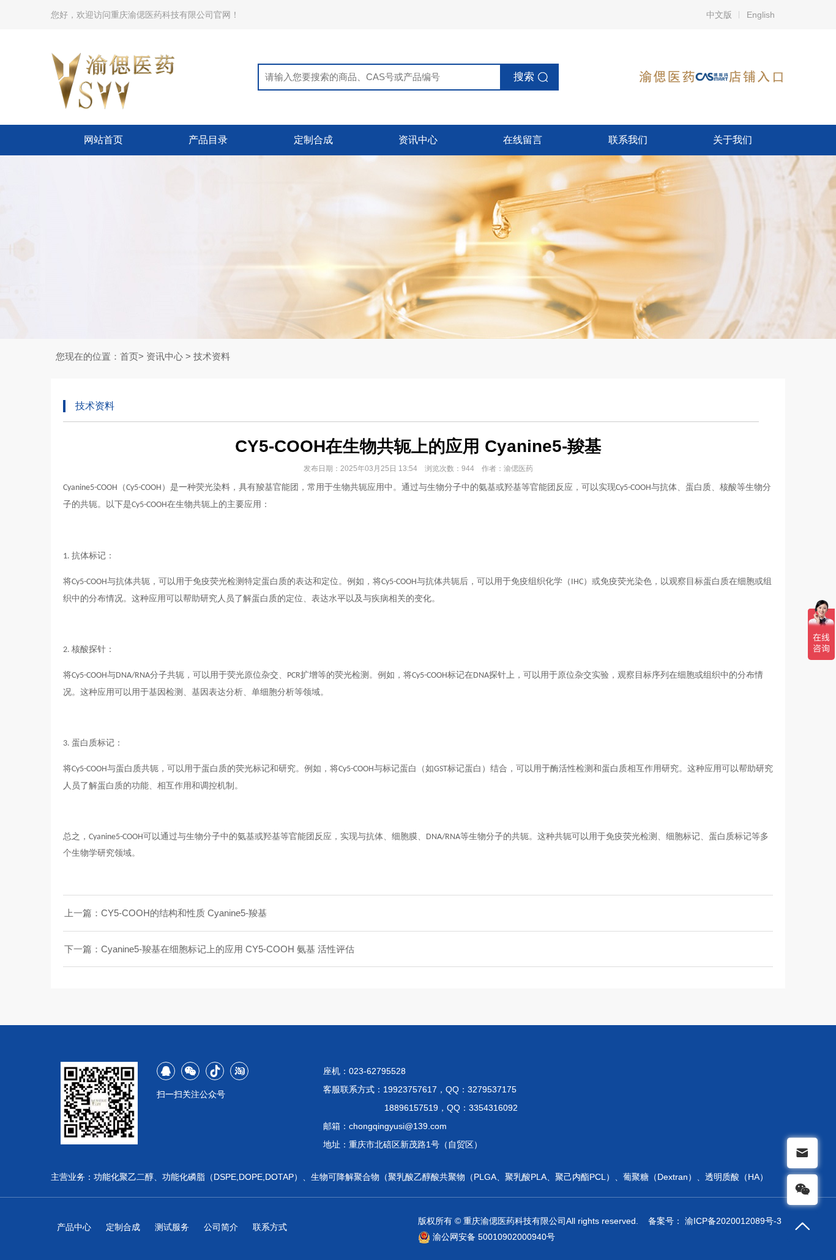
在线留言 (522, 140)
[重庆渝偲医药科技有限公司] (114, 77)
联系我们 (628, 140)
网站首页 (103, 140)
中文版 (719, 15)
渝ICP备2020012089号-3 (733, 1221)
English (761, 15)
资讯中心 (418, 140)
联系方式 (270, 1227)
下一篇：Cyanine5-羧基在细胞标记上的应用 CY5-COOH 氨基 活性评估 (209, 949)
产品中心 (74, 1227)
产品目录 (208, 140)
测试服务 (172, 1227)
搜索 (523, 77)
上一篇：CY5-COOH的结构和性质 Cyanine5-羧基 (165, 913)
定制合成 (313, 140)
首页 (129, 356)
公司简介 (221, 1227)
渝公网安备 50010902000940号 (492, 1237)
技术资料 (211, 356)
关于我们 (732, 140)
